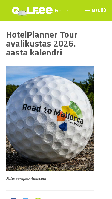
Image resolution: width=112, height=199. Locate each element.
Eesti (60, 10)
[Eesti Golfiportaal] (32, 12)
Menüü (95, 10)
